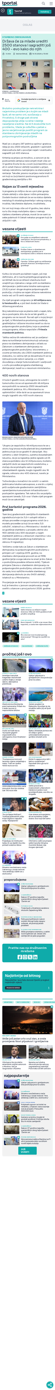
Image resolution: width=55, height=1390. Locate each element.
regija (37, 1002)
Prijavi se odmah (13, 988)
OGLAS (27, 25)
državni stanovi (11, 646)
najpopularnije (16, 1076)
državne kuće (42, 646)
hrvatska (8, 1002)
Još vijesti (25, 1150)
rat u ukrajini (23, 1002)
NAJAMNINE (27, 646)
